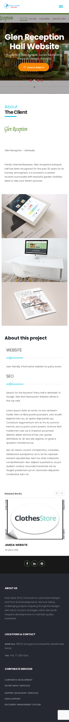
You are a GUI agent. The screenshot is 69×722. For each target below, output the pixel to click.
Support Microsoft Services (22, 693)
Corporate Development (19, 679)
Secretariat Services (17, 685)
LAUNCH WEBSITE (35, 67)
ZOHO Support (13, 698)
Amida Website (16, 545)
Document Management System (23, 704)
